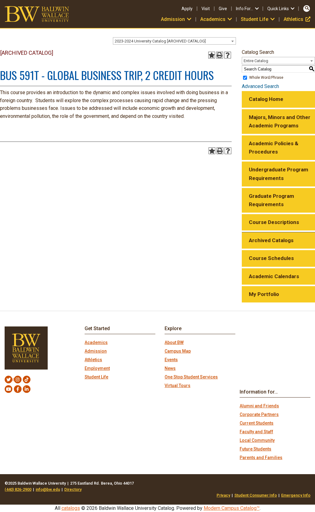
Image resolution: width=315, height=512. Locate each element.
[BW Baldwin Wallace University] (37, 14)
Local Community (257, 440)
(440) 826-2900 (18, 489)
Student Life (96, 376)
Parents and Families (261, 457)
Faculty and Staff (256, 431)
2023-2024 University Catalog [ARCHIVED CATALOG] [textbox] (160, 41)
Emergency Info (295, 495)
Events (171, 359)
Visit (205, 8)
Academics (96, 342)
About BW (174, 342)
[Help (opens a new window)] (227, 55)
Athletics (297, 19)
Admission (96, 351)
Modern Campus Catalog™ (232, 508)
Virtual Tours (177, 385)
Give (223, 8)
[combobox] (174, 41)
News (170, 368)
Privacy (223, 495)
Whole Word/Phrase (266, 77)
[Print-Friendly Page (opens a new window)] (219, 55)
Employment (97, 368)
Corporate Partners (259, 414)
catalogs (71, 508)
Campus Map (178, 351)
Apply (187, 8)
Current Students (256, 423)
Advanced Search (260, 86)
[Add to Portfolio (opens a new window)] (211, 55)
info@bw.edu (48, 489)
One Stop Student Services (191, 376)
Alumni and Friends (259, 405)
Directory (73, 489)
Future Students (255, 448)
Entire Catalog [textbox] (256, 60)
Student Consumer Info (255, 495)
